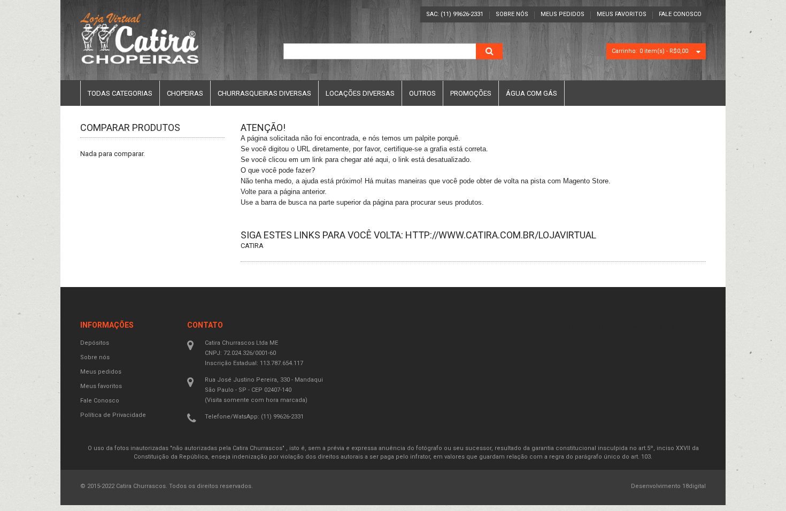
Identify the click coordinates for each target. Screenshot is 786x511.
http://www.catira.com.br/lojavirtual (500, 235)
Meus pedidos (562, 14)
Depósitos (94, 342)
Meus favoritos (621, 14)
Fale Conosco (680, 14)
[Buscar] (489, 51)
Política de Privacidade (113, 415)
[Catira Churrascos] (139, 38)
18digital (694, 486)
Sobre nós (512, 14)
